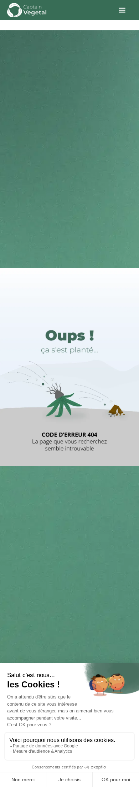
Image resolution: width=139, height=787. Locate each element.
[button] (122, 10)
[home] (27, 10)
